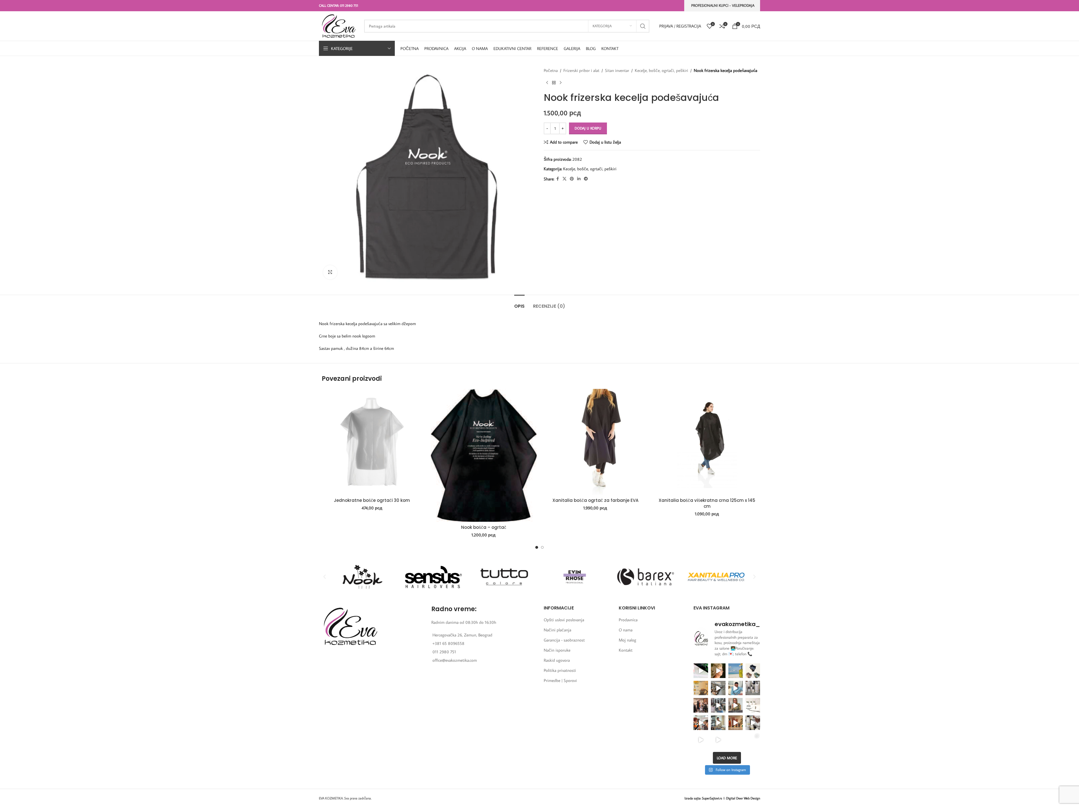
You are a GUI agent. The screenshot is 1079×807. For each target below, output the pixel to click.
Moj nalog (627, 640)
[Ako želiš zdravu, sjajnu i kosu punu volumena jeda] (752, 722)
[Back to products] (553, 83)
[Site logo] (339, 25)
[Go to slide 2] (542, 547)
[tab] (519, 303)
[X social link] (564, 179)
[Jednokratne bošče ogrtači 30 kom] (372, 442)
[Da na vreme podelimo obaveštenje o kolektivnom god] (735, 740)
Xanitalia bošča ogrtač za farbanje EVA (595, 500)
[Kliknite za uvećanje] (330, 272)
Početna (551, 70)
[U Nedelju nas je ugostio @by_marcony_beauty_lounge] (752, 740)
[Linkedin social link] (578, 179)
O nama (626, 630)
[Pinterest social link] (571, 179)
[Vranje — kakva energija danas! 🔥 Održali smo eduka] (752, 688)
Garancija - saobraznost (564, 640)
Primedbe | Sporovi (560, 680)
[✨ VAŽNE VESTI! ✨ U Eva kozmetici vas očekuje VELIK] (718, 688)
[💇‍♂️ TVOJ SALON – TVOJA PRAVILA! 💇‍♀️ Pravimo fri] (752, 670)
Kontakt (626, 650)
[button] (324, 577)
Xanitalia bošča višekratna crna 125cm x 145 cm (707, 503)
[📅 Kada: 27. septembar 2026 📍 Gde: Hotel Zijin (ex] (700, 670)
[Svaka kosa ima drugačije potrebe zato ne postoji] (735, 705)
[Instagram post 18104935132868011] (700, 705)
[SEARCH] (642, 26)
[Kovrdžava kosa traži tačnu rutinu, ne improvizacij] (700, 722)
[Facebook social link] (557, 179)
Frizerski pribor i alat (581, 70)
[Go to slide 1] (536, 547)
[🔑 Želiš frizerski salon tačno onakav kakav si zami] (718, 705)
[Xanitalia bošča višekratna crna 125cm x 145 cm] (707, 442)
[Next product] (560, 83)
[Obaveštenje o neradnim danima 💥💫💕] (752, 705)
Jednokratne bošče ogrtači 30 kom (372, 500)
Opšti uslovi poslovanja (564, 619)
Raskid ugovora (557, 660)
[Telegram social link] (586, 179)
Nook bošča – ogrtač (483, 527)
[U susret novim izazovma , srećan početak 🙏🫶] (735, 722)
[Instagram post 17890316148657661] (735, 670)
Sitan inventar (617, 70)
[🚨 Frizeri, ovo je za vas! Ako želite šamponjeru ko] (718, 722)
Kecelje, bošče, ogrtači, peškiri (661, 70)
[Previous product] (547, 83)
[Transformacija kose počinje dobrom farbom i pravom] (700, 740)
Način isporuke (557, 650)
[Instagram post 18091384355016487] (700, 688)
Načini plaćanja (557, 630)
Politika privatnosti (560, 670)
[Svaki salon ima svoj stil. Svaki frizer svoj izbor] (735, 688)
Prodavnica (628, 619)
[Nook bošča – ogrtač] (484, 455)
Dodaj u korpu (588, 128)
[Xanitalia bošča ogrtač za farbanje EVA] (595, 442)
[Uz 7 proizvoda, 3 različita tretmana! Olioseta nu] (718, 740)
